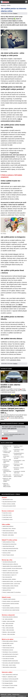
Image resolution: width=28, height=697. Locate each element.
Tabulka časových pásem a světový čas (10, 564)
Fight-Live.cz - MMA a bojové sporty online (7, 461)
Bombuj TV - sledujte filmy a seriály (9, 676)
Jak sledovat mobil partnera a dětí (9, 561)
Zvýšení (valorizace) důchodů (8, 530)
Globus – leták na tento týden (8, 630)
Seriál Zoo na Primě (6, 552)
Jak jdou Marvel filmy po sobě (8, 546)
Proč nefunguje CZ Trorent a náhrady (10, 685)
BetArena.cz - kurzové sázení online (6, 456)
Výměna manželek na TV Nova (9, 541)
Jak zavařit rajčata (6, 605)
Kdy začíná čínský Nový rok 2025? (9, 501)
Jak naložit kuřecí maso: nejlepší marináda (11, 610)
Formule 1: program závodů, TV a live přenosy (12, 592)
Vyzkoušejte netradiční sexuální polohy (10, 660)
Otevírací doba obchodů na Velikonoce (10, 616)
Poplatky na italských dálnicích (9, 587)
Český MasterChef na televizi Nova (9, 544)
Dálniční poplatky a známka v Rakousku (10, 585)
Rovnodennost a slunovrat (8, 649)
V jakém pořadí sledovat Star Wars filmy (10, 548)
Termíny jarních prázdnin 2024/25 (9, 506)
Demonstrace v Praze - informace (9, 528)
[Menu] (26, 2)
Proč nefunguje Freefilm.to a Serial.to (10, 681)
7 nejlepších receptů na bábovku (9, 599)
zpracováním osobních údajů (15, 434)
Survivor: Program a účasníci (8, 554)
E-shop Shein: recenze (7, 515)
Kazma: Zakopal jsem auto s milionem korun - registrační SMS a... (13, 410)
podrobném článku (15, 360)
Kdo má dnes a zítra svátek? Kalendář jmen (11, 662)
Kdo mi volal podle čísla (7, 577)
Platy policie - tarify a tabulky (8, 535)
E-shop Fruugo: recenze (7, 517)
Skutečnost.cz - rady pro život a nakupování (7, 447)
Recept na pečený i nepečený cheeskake (11, 603)
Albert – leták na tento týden (8, 623)
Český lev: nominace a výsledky (9, 503)
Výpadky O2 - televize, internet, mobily (10, 570)
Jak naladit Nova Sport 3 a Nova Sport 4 (10, 654)
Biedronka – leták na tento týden (9, 632)
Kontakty (9, 694)
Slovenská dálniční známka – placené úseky (11, 583)
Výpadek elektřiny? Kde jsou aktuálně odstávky (12, 566)
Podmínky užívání (15, 694)
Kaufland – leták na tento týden (9, 621)
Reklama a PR (3, 694)
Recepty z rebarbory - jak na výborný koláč (11, 601)
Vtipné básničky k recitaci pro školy (9, 667)
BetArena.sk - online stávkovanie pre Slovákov (7, 480)
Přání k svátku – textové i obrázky (9, 665)
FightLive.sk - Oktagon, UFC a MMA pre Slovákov (7, 485)
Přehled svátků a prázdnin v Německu (10, 641)
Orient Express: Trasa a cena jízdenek (10, 652)
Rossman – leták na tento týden (9, 634)
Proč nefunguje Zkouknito (8, 683)
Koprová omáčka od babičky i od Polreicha (11, 607)
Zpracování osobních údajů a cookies (8, 696)
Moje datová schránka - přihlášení (9, 579)
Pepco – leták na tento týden (8, 627)
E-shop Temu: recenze (7, 512)
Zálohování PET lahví (7, 590)
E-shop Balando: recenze (8, 519)
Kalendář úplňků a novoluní (8, 643)
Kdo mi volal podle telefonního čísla (10, 656)
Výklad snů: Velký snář (7, 645)
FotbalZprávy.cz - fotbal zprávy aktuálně (6, 466)
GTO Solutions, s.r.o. (22, 696)
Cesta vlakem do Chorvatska (8, 658)
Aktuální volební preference (8, 526)
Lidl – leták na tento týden (8, 619)
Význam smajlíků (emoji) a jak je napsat (10, 572)
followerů (15, 254)
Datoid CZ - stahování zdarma (8, 687)
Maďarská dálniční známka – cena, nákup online (12, 581)
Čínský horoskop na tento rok (8, 647)
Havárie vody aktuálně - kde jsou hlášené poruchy (12, 568)
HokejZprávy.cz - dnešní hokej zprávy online (7, 471)
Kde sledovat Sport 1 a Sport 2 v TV (9, 574)
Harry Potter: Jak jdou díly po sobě (9, 550)
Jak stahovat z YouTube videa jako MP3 (10, 678)
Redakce (15, 13)
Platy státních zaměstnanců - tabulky (10, 532)
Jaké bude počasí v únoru (8, 499)
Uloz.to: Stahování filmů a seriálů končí (10, 674)
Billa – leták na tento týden (8, 625)
